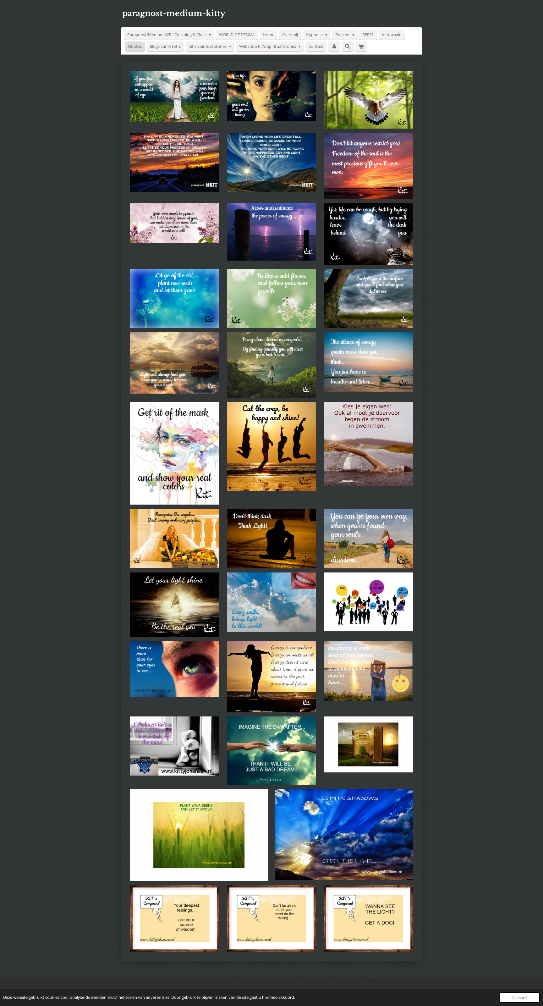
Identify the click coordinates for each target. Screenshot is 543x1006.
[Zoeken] (348, 46)
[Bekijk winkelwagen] (361, 46)
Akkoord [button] (519, 997)
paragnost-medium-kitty (173, 13)
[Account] (334, 46)
